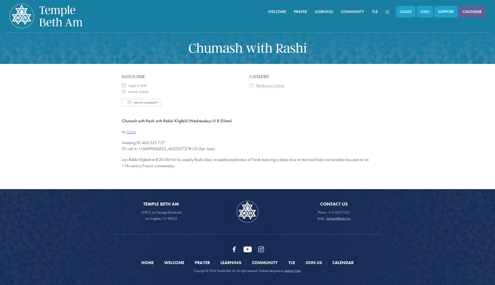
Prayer (300, 11)
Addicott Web (292, 271)
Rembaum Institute (270, 85)
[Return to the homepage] (46, 16)
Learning (324, 11)
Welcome (277, 11)
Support (446, 11)
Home (147, 262)
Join (424, 11)
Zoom (131, 131)
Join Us (314, 262)
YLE (375, 11)
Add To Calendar (144, 102)
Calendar (472, 11)
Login (406, 11)
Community (352, 11)
